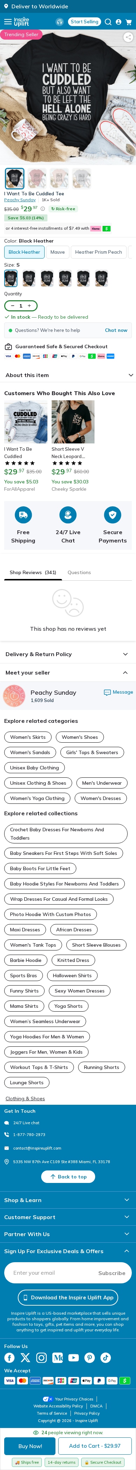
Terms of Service (52, 1413)
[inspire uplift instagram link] (41, 1358)
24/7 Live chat (26, 1122)
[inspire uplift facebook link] (9, 1358)
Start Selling (84, 21)
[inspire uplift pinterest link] (89, 1358)
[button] (68, 330)
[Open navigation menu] (8, 22)
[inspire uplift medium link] (57, 1358)
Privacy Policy (87, 1413)
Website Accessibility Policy (58, 1406)
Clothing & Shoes (25, 1098)
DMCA (96, 1406)
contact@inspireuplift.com (37, 1148)
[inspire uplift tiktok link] (105, 1358)
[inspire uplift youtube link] (73, 1358)
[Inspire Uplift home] (21, 22)
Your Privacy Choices (74, 1399)
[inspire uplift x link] (25, 1358)
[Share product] (128, 37)
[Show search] (108, 22)
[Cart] (129, 21)
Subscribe (112, 1272)
